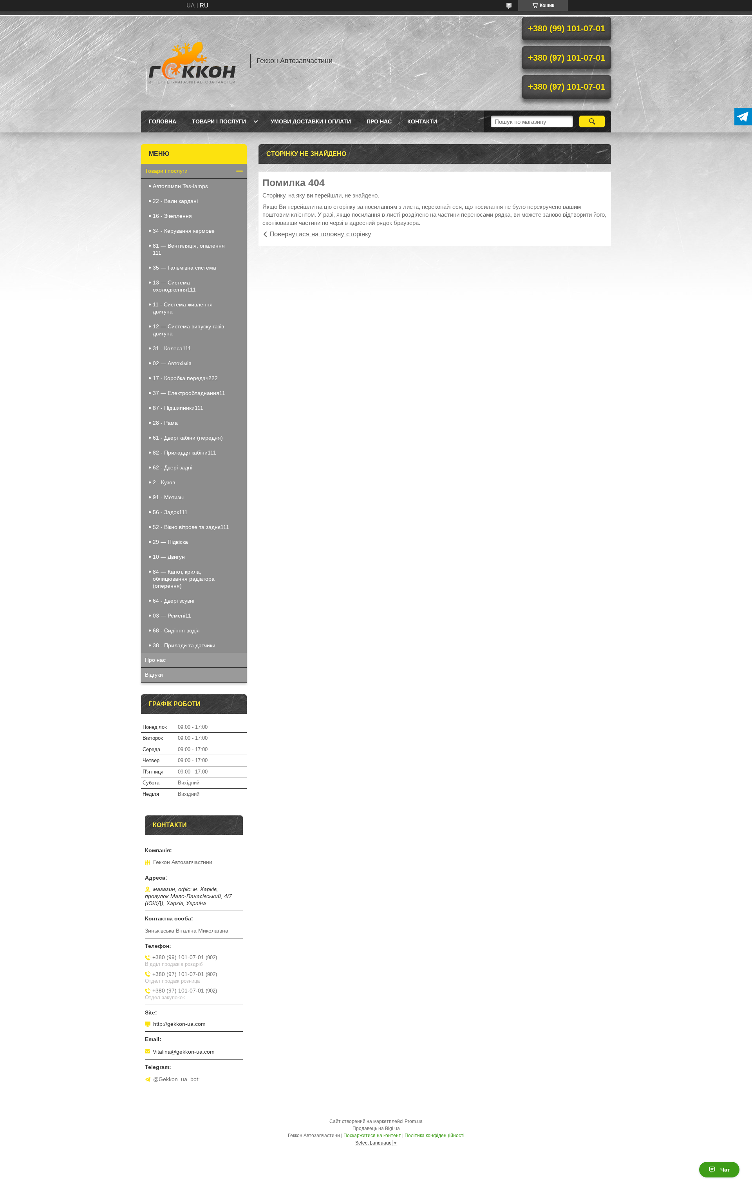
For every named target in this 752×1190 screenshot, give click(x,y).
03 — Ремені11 (172, 615)
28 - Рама (165, 423)
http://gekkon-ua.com (179, 1024)
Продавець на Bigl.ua (376, 1128)
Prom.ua (414, 1121)
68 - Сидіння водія (176, 630)
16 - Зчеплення (172, 216)
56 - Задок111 (170, 512)
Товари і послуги (219, 121)
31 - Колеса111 (172, 348)
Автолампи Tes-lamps (180, 186)
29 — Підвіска (170, 542)
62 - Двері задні (172, 467)
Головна (162, 121)
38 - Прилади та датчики (184, 645)
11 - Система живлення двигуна (183, 308)
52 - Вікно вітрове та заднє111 (191, 527)
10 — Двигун (169, 557)
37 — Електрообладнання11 (189, 393)
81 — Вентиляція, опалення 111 (189, 249)
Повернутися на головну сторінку (320, 234)
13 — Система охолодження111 (174, 286)
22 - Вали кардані (175, 201)
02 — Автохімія (172, 363)
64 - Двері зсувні (173, 601)
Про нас (379, 121)
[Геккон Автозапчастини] (192, 61)
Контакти (422, 121)
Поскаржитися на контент (372, 1135)
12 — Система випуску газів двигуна (188, 330)
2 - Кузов (164, 482)
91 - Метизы (168, 497)
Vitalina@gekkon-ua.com (184, 1052)
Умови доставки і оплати (311, 121)
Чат (725, 1169)
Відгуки (154, 675)
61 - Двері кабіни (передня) (188, 438)
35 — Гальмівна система (184, 267)
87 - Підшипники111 (178, 408)
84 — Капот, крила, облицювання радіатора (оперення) (184, 579)
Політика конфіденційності (435, 1135)
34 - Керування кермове (184, 231)
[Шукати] (592, 121)
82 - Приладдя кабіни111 (184, 452)
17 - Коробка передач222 (185, 378)
